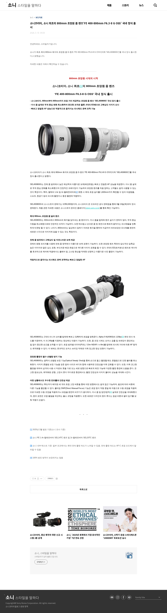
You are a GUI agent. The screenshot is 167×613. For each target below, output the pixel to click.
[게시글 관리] (41, 479)
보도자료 (39, 17)
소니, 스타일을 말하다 (45, 553)
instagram (118, 597)
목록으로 (83, 489)
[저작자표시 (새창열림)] (56, 479)
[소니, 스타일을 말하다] (23, 4)
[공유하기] (38, 479)
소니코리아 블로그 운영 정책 (17, 606)
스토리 (125, 5)
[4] (31, 458)
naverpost (129, 597)
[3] (31, 446)
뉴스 (141, 5)
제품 (109, 5)
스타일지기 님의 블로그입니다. (46, 556)
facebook (123, 597)
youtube (112, 597)
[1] (31, 429)
